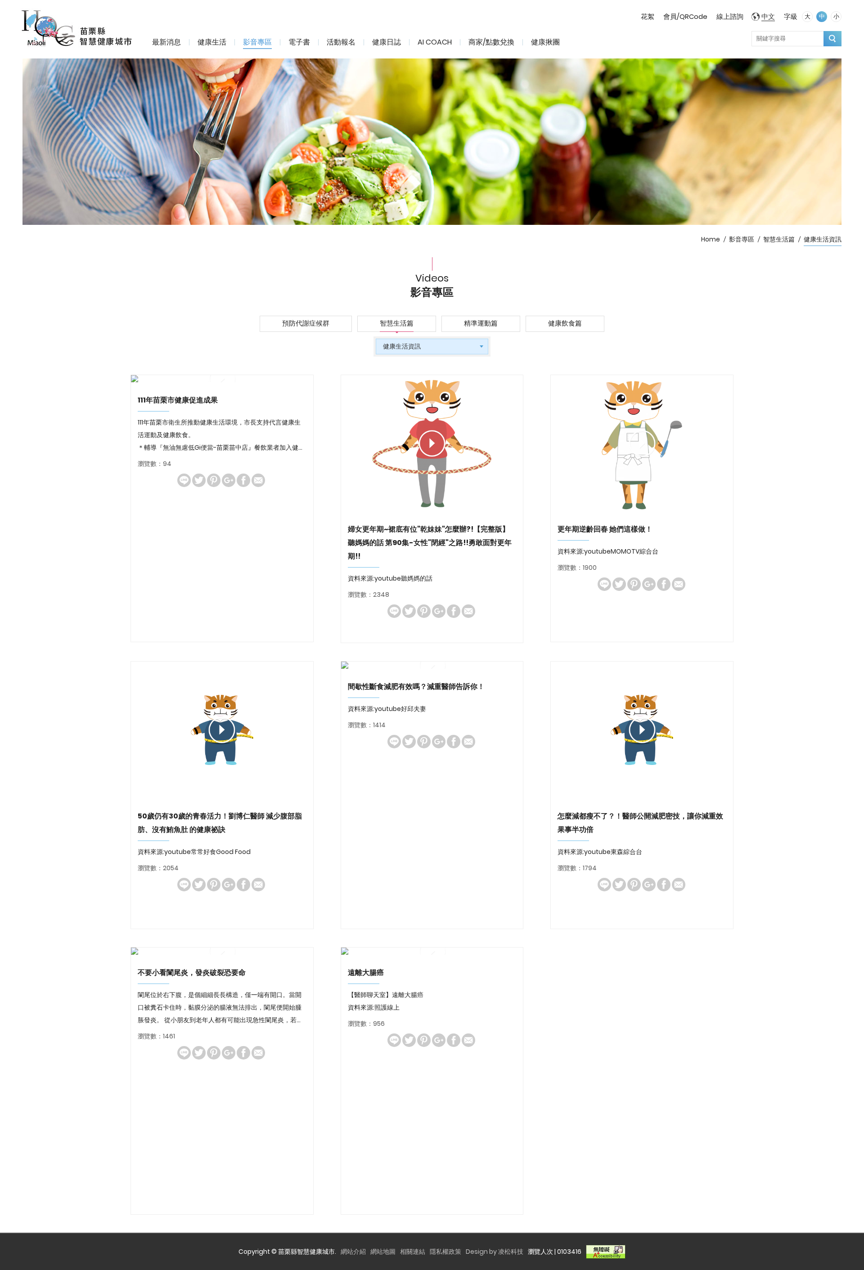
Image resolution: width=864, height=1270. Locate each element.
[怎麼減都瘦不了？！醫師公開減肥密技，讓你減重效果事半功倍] (642, 730)
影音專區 (257, 42)
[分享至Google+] (228, 480)
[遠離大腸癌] (432, 951)
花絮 (647, 16)
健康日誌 (386, 42)
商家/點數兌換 (491, 42)
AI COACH (435, 42)
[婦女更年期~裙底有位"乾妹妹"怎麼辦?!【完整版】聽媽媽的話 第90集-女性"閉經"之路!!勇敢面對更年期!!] (432, 443)
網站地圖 (383, 1251)
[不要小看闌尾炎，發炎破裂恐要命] (222, 951)
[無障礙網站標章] (606, 1251)
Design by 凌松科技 (494, 1251)
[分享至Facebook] (243, 480)
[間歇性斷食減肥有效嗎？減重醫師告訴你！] (432, 665)
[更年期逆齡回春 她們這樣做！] (642, 443)
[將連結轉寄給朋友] (258, 480)
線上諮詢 (729, 16)
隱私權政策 (445, 1251)
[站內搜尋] (833, 38)
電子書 (299, 42)
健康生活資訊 (823, 239)
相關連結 (412, 1251)
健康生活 (212, 42)
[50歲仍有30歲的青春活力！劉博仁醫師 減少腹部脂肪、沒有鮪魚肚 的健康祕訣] (222, 730)
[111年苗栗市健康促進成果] (222, 378)
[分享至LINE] (184, 480)
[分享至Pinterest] (213, 480)
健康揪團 (545, 42)
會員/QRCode (685, 16)
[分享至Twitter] (199, 480)
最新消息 (166, 42)
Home (710, 239)
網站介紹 (353, 1251)
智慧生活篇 (779, 239)
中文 (768, 16)
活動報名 (341, 42)
